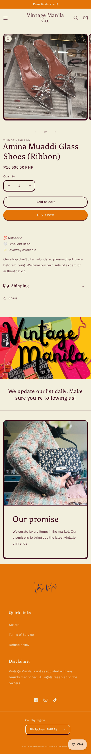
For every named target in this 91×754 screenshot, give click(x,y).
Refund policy (19, 645)
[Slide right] (55, 132)
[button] (5, 18)
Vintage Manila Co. (39, 746)
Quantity (9, 176)
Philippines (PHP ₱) (43, 729)
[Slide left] (36, 132)
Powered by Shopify (59, 746)
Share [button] (12, 298)
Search (14, 624)
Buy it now (45, 215)
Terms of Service (21, 634)
